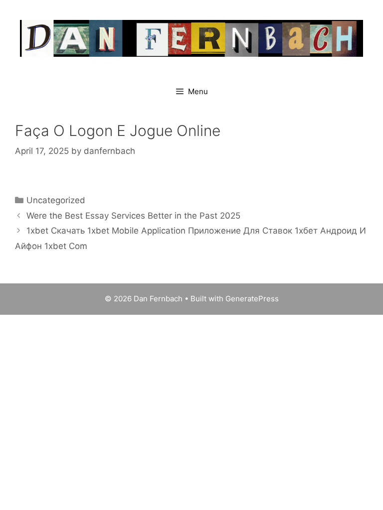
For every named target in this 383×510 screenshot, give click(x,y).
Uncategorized (55, 200)
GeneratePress (252, 298)
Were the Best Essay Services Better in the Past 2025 (133, 216)
